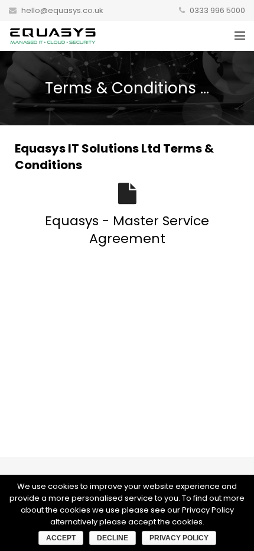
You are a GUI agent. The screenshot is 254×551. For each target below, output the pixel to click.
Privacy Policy (179, 538)
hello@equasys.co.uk (62, 10)
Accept (61, 538)
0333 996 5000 (217, 10)
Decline (112, 538)
